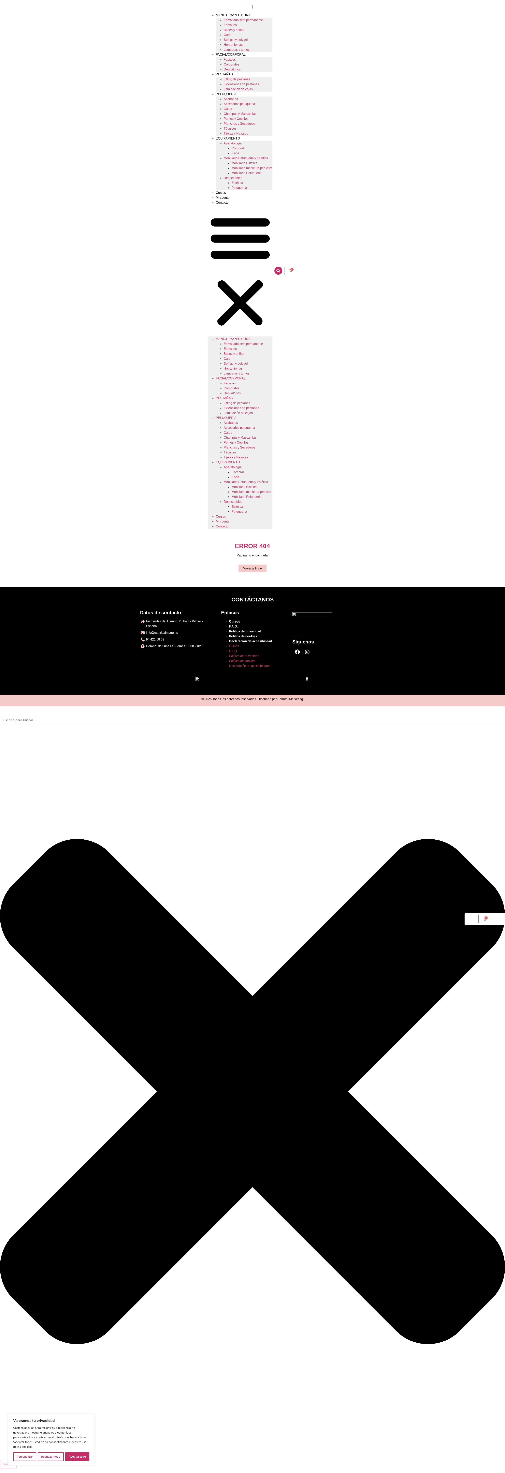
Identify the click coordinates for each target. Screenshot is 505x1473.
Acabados (231, 99)
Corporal (238, 148)
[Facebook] (297, 652)
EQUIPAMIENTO (228, 138)
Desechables (233, 178)
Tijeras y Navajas (236, 133)
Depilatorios (232, 69)
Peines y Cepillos (236, 118)
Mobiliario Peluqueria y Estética (246, 158)
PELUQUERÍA (226, 94)
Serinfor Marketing (290, 699)
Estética (237, 182)
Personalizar (25, 1456)
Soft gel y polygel (236, 39)
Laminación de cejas (238, 89)
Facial (236, 153)
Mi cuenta (222, 197)
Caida (228, 108)
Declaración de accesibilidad (250, 641)
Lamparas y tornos (237, 49)
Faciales (230, 59)
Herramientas (233, 44)
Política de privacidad (245, 631)
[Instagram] (307, 652)
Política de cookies (243, 636)
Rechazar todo (50, 1456)
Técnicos (230, 128)
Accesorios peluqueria (239, 104)
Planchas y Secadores (239, 123)
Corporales (231, 64)
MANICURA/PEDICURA (233, 15)
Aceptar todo (77, 1456)
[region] (51, 1439)
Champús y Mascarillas (240, 113)
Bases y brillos (234, 30)
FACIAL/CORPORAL (231, 54)
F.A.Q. (233, 626)
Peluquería (239, 187)
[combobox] (252, 720)
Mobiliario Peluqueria (247, 173)
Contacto (222, 202)
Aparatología (233, 143)
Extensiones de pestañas (241, 84)
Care (227, 35)
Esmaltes (230, 25)
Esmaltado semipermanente (243, 20)
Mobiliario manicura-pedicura (252, 168)
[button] (240, 270)
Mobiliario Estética (244, 163)
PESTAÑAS (224, 74)
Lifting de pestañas (237, 79)
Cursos (221, 192)
